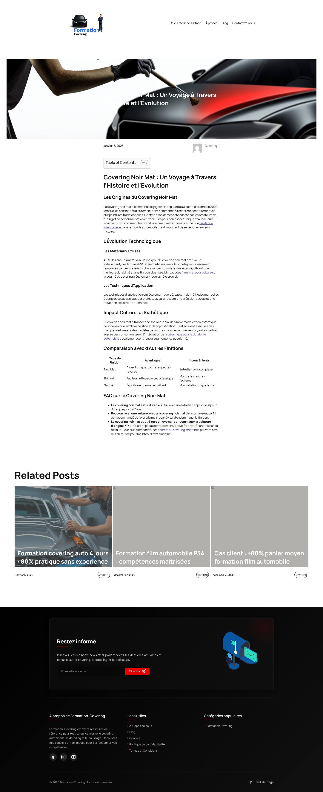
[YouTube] (73, 757)
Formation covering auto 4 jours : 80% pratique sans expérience (63, 557)
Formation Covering (220, 726)
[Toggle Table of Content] (142, 163)
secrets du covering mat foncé (178, 430)
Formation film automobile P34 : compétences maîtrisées (160, 557)
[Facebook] (53, 757)
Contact (134, 738)
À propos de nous (140, 726)
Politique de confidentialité (147, 744)
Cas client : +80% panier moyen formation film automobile (259, 557)
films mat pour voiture (197, 272)
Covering (104, 575)
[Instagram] (63, 757)
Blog (132, 732)
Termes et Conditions (143, 751)
